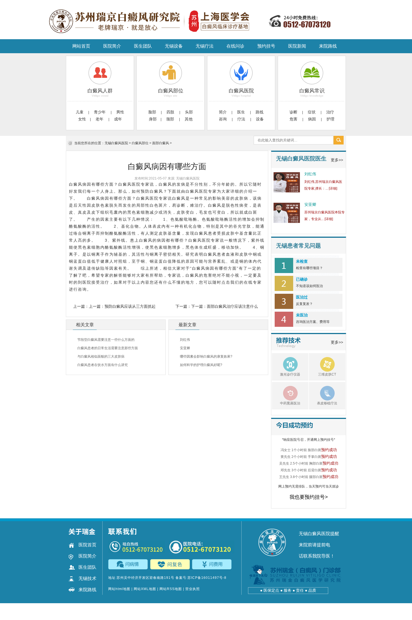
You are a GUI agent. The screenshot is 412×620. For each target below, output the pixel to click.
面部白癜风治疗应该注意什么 (232, 306)
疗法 (241, 119)
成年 (118, 119)
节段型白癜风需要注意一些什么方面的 (106, 340)
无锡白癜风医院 (116, 143)
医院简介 (112, 46)
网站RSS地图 (170, 589)
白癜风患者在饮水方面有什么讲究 (102, 365)
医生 (241, 112)
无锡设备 (174, 46)
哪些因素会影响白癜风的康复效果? (206, 356)
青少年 (100, 112)
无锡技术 (87, 578)
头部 (189, 112)
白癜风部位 (170, 91)
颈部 (170, 119)
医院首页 (87, 544)
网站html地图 (119, 589)
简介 (223, 112)
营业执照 (192, 589)
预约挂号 (266, 46)
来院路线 (328, 46)
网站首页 (81, 46)
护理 (330, 119)
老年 (100, 119)
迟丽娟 (310, 204)
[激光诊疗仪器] (285, 363)
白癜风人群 (100, 91)
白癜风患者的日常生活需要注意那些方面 (107, 348)
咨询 (223, 119)
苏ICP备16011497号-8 (207, 578)
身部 (153, 119)
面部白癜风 (160, 143)
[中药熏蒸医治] (285, 392)
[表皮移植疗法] (322, 392)
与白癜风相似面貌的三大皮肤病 (100, 356)
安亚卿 (185, 348)
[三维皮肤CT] (322, 363)
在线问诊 (235, 46)
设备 (260, 119)
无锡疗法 (205, 46)
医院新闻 (297, 46)
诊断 (293, 112)
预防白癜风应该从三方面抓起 (130, 306)
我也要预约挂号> (309, 497)
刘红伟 (185, 340)
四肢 (170, 112)
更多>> (337, 160)
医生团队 (143, 46)
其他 (189, 119)
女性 (82, 119)
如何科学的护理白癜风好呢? (201, 365)
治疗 (330, 112)
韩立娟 (310, 174)
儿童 (80, 112)
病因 (312, 119)
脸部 (152, 112)
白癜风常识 (312, 91)
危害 (294, 119)
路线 (259, 112)
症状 (312, 112)
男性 (120, 112)
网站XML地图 (145, 589)
